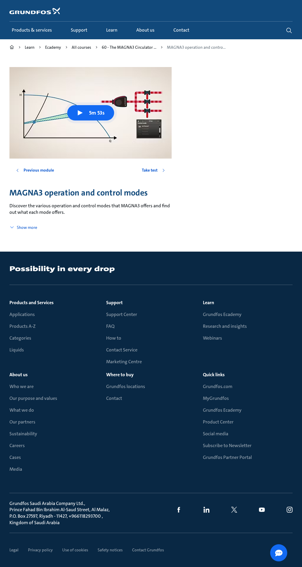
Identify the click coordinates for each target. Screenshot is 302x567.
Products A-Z (22, 326)
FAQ (110, 326)
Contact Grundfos (148, 550)
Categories (20, 338)
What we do (21, 410)
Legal (14, 550)
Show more (27, 227)
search (289, 30)
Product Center (218, 422)
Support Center (121, 314)
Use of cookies (75, 550)
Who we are (21, 386)
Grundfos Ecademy (222, 314)
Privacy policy (40, 550)
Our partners (22, 422)
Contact (114, 398)
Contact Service (121, 350)
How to (113, 338)
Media (15, 469)
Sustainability (23, 434)
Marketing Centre (124, 362)
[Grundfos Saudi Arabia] (11, 48)
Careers (17, 445)
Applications (22, 314)
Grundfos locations (125, 386)
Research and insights (225, 326)
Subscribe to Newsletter (227, 445)
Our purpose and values (33, 398)
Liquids (16, 350)
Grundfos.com (217, 386)
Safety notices (110, 550)
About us (18, 375)
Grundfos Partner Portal (227, 457)
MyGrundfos (216, 398)
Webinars (212, 338)
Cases (15, 457)
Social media (215, 434)
